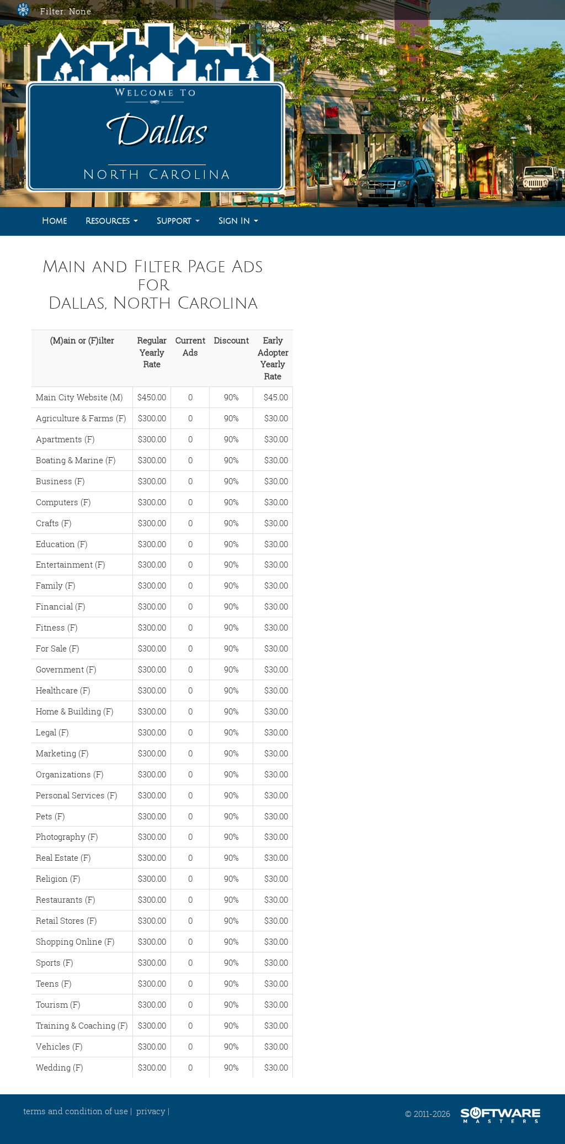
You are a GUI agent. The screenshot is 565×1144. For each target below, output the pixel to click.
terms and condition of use (75, 1110)
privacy (151, 1110)
